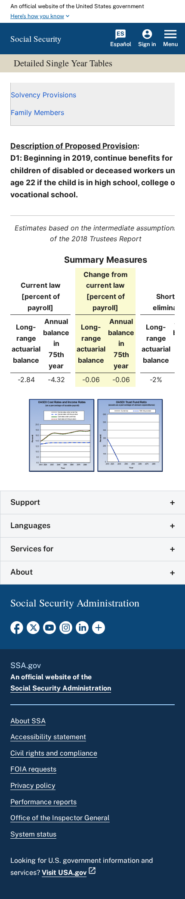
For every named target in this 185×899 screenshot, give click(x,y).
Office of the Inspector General (60, 818)
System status (33, 834)
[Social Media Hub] (98, 630)
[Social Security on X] (33, 630)
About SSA (28, 721)
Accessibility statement (48, 737)
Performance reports (43, 802)
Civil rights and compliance (53, 753)
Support (25, 502)
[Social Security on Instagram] (65, 630)
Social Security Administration (60, 688)
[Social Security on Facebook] (16, 630)
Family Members (37, 112)
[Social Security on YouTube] (49, 630)
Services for (31, 548)
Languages (30, 525)
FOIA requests (33, 769)
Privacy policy (33, 785)
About (21, 571)
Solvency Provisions (43, 94)
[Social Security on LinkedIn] (82, 630)
